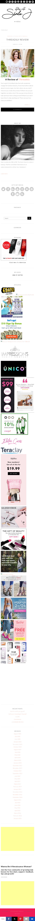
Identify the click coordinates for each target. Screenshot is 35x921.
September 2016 (17, 797)
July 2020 (17, 736)
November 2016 (17, 794)
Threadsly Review (17, 39)
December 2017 (17, 765)
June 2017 (17, 776)
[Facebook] (9, 919)
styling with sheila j (20, 36)
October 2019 (18, 747)
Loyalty (17, 716)
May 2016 (17, 808)
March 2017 (17, 784)
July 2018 (17, 752)
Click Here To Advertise (17, 262)
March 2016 (17, 813)
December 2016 (17, 792)
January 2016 (17, 818)
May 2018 (17, 755)
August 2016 (17, 800)
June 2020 (17, 739)
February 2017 (17, 786)
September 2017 (17, 773)
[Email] (26, 919)
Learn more (4, 173)
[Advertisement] (17, 839)
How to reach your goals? (17, 711)
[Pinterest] (20, 919)
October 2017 (18, 771)
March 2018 (17, 760)
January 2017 (17, 789)
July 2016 (17, 802)
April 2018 (17, 757)
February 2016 (17, 815)
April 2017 (17, 781)
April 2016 (17, 810)
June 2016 (17, 805)
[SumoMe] (32, 919)
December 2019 (17, 744)
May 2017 (17, 778)
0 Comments (17, 109)
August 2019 (17, 749)
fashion (10, 36)
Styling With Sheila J (16, 911)
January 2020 (17, 741)
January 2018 (17, 763)
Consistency (17, 719)
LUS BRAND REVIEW (17, 722)
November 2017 (17, 768)
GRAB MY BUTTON (17, 275)
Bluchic (17, 913)
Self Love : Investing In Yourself (17, 714)
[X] (15, 919)
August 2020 (17, 733)
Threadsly (24, 79)
